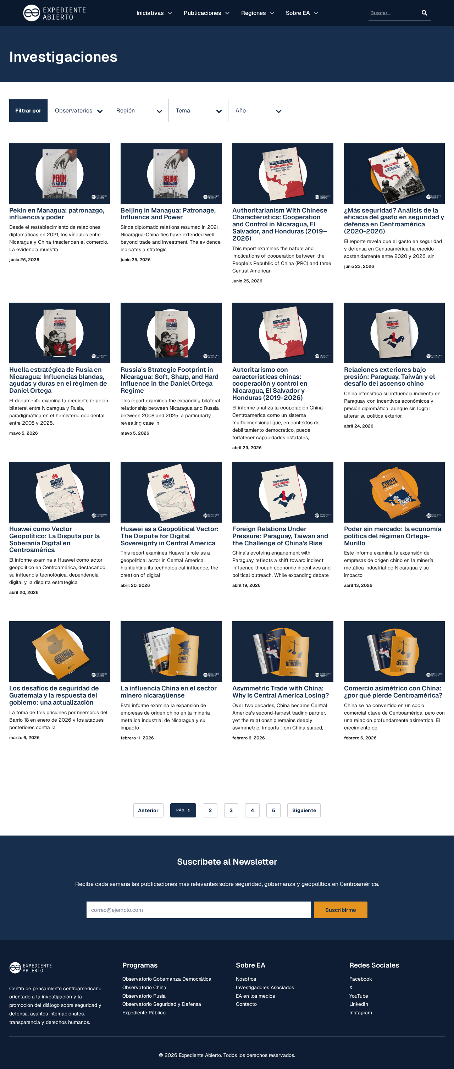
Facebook (360, 979)
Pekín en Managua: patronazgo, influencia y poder (56, 213)
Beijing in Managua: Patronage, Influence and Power (168, 213)
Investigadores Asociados (265, 987)
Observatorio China (144, 987)
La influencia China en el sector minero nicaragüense (169, 691)
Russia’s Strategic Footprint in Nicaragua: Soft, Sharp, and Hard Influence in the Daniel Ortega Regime (169, 380)
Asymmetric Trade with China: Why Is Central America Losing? (281, 691)
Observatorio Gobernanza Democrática (166, 979)
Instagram (360, 1012)
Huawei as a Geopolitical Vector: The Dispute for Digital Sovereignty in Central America (169, 536)
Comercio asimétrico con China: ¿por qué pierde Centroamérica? (393, 691)
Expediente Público (144, 1012)
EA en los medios (255, 996)
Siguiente (304, 810)
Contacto (246, 1004)
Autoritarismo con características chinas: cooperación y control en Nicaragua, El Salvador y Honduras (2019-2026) (270, 383)
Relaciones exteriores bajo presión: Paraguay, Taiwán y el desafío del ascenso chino (389, 376)
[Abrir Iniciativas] (169, 13)
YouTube (358, 996)
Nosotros (246, 979)
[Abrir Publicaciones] (227, 13)
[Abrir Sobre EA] (316, 13)
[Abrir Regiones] (272, 13)
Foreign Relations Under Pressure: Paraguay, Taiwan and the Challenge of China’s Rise (280, 536)
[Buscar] (424, 13)
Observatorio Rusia (144, 996)
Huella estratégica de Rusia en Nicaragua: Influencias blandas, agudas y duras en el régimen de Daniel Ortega (58, 380)
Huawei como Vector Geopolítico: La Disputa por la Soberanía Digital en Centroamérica (54, 539)
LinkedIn (358, 1004)
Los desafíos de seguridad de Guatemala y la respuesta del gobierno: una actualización (54, 695)
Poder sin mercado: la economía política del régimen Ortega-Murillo (392, 536)
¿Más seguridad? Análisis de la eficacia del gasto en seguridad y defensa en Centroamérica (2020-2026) (394, 220)
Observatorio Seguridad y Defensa (161, 1004)
